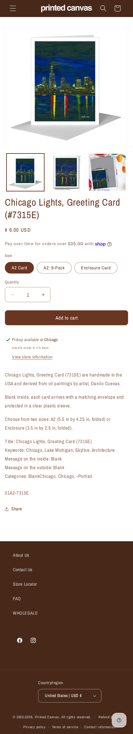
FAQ (17, 598)
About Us (21, 555)
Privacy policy (34, 727)
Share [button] (16, 509)
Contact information (100, 727)
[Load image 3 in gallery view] (107, 172)
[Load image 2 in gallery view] (66, 172)
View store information (32, 357)
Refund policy (109, 717)
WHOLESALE (25, 613)
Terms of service (65, 727)
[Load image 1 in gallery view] (25, 172)
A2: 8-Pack (54, 268)
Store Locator (25, 584)
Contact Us (23, 569)
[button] (13, 8)
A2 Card (19, 268)
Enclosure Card (96, 268)
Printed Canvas (47, 717)
